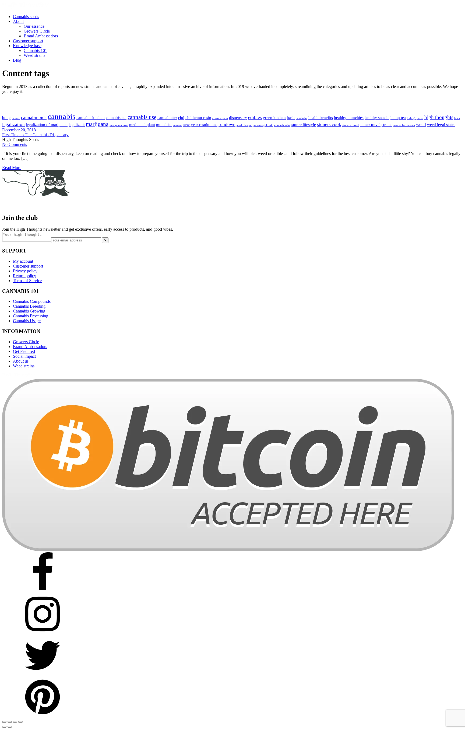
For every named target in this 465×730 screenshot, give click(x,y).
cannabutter (167, 117)
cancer (16, 118)
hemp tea (398, 117)
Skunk (269, 125)
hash (291, 117)
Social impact (24, 356)
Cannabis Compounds (32, 301)
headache (301, 118)
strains (387, 124)
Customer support (28, 40)
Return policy (24, 275)
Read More (11, 167)
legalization (13, 124)
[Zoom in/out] (4, 722)
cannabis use (142, 117)
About (18, 21)
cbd (181, 117)
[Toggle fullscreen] (10, 722)
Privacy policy (25, 271)
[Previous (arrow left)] (4, 727)
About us (21, 361)
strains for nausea (404, 125)
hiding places (415, 118)
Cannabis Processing (30, 316)
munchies (164, 124)
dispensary (238, 117)
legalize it (77, 124)
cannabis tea (116, 117)
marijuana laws (119, 125)
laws (457, 118)
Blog (17, 60)
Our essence (34, 26)
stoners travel (350, 125)
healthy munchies (349, 117)
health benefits (320, 117)
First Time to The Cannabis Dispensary (35, 134)
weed (421, 124)
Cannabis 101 (35, 50)
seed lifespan (244, 125)
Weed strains (34, 55)
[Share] (15, 722)
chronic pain (220, 118)
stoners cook (329, 124)
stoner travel (370, 124)
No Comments (14, 144)
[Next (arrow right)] (10, 727)
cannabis (61, 116)
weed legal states (441, 124)
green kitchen (274, 117)
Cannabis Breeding (29, 306)
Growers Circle (37, 31)
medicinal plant (142, 124)
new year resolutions (200, 124)
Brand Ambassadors (41, 36)
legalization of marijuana (47, 124)
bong (6, 117)
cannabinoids (34, 117)
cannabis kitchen (90, 117)
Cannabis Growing (29, 311)
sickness (258, 125)
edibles (255, 117)
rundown (227, 124)
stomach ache (282, 125)
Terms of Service (27, 280)
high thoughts (438, 117)
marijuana (97, 124)
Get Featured (24, 351)
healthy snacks (377, 117)
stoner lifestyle (303, 124)
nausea (177, 125)
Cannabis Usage (27, 320)
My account (23, 261)
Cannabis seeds (26, 16)
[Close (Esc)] (20, 722)
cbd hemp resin (198, 117)
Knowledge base (27, 45)
